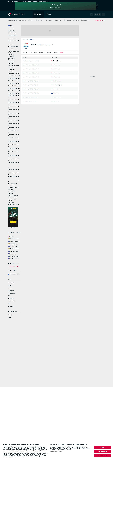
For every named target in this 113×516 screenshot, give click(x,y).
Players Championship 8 (14, 90)
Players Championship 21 (13, 135)
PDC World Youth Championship (12, 184)
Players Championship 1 (14, 73)
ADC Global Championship (11, 190)
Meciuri (49, 52)
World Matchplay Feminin (12, 199)
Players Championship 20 (13, 131)
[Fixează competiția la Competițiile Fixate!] (52, 44)
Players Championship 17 (13, 120)
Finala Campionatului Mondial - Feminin (13, 196)
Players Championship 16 (13, 117)
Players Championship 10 (13, 96)
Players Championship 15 (13, 113)
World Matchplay (12, 35)
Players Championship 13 (13, 106)
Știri (35, 52)
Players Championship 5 (14, 83)
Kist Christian (56, 93)
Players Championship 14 (13, 110)
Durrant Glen (56, 65)
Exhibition (10, 193)
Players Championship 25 (13, 149)
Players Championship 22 (13, 138)
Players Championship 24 (13, 145)
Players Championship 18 (13, 124)
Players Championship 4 (14, 80)
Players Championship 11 (13, 99)
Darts (26, 39)
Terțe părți (14, 457)
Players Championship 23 (13, 142)
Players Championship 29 (13, 163)
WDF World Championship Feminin (13, 203)
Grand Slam (11, 44)
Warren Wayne (57, 61)
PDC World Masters (13, 46)
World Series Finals (13, 49)
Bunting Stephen (57, 85)
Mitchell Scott (57, 81)
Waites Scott (56, 77)
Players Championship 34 (13, 180)
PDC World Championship (11, 29)
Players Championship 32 (13, 173)
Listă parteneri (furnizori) (56, 451)
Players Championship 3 (14, 78)
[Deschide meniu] (103, 14)
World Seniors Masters (13, 65)
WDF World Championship (11, 55)
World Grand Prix (12, 38)
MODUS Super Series (13, 187)
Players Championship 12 (13, 103)
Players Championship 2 (14, 75)
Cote (30, 52)
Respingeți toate (102, 451)
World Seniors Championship (11, 59)
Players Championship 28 (13, 159)
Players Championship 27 (13, 156)
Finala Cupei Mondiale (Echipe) (13, 52)
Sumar (25, 52)
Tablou (55, 52)
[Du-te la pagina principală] (17, 14)
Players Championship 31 (13, 170)
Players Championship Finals (13, 40)
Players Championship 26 (13, 152)
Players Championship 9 (14, 93)
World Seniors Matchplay (11, 62)
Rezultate (42, 52)
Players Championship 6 (14, 85)
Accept (102, 447)
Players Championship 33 (13, 177)
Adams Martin (56, 97)
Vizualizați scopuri (102, 455)
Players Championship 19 (13, 128)
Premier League (12, 33)
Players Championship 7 (14, 88)
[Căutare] (91, 14)
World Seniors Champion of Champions (11, 69)
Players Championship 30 (13, 166)
